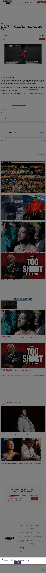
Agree (18, 562)
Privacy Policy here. (25, 560)
